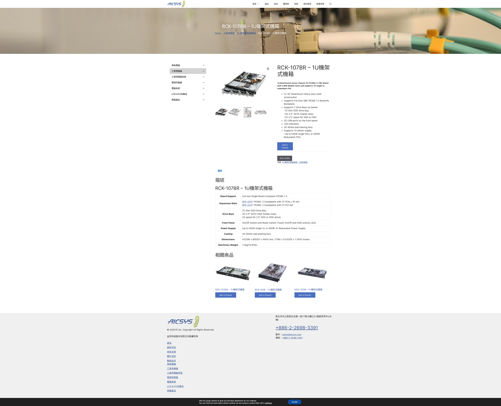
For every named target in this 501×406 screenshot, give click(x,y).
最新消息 (171, 347)
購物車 (286, 4)
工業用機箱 (228, 33)
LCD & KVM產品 (175, 386)
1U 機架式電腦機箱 (246, 33)
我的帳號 (307, 4)
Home (218, 33)
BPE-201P (247, 205)
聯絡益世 (171, 360)
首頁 (254, 4)
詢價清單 (320, 4)
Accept (294, 402)
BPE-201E (247, 201)
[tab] (219, 171)
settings (268, 403)
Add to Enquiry (285, 146)
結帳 (296, 4)
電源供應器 (172, 377)
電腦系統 (171, 382)
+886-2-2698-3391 (297, 327)
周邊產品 (171, 390)
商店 (276, 4)
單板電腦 (171, 364)
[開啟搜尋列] (330, 4)
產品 (267, 4)
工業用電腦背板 (175, 373)
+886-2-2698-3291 (292, 338)
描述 (220, 170)
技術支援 (171, 352)
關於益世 (171, 356)
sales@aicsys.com (291, 334)
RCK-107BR (285, 158)
